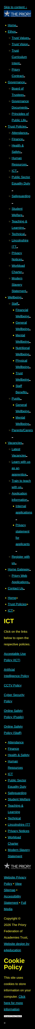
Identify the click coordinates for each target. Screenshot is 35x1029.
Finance (13, 748)
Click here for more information (14, 1003)
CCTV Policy (12, 685)
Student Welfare (19, 799)
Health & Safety (18, 755)
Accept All (7, 1016)
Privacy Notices (18, 831)
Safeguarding (17, 793)
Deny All (18, 1016)
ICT (10, 610)
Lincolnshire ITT (19, 824)
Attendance (16, 742)
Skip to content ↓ (15, 7)
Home (12, 598)
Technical (14, 818)
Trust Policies (17, 604)
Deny (13, 1016)
